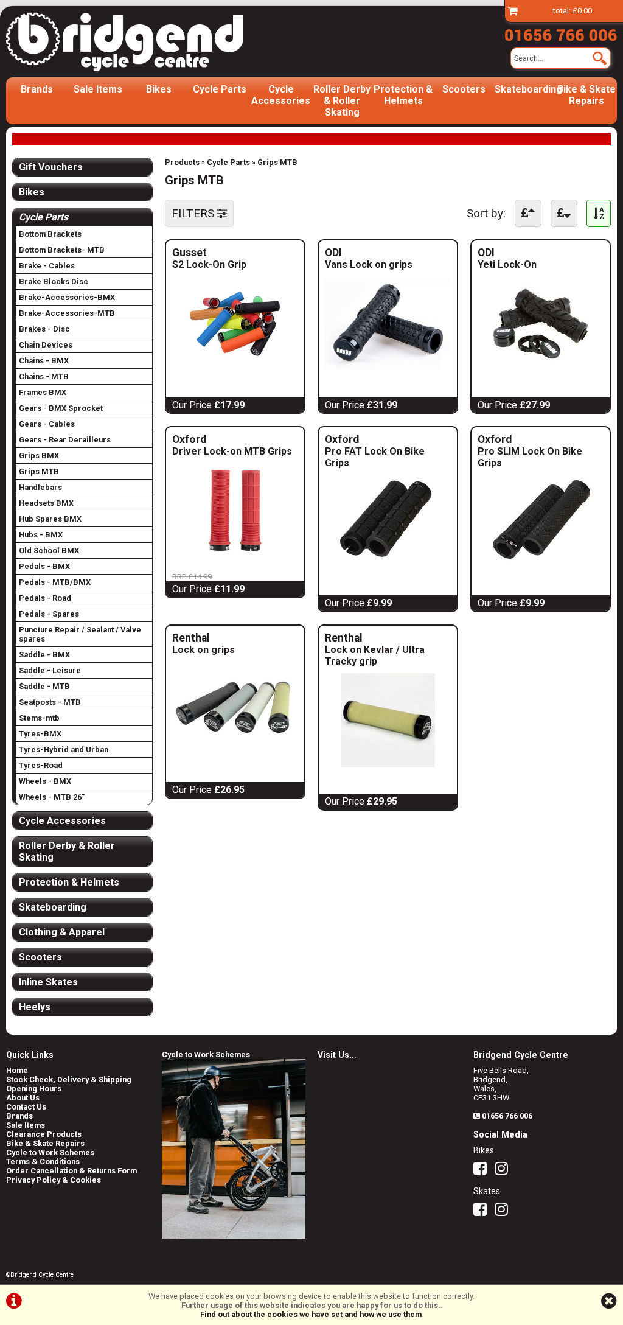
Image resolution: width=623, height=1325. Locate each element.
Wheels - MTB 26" (52, 797)
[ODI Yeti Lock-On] (541, 368)
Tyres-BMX (40, 733)
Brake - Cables (47, 265)
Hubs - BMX (41, 534)
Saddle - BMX (44, 654)
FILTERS (194, 213)
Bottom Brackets (50, 234)
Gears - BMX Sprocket (61, 408)
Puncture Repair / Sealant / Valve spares (80, 634)
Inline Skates (48, 982)
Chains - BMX (44, 360)
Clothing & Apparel (62, 932)
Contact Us (26, 1106)
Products (182, 162)
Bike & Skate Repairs (586, 95)
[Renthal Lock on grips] (235, 752)
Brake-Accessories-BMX (67, 297)
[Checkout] (513, 10)
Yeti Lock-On (507, 264)
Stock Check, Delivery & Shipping (68, 1079)
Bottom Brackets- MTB (62, 249)
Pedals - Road (45, 598)
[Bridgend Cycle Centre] (124, 41)
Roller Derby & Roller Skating (342, 100)
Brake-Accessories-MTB (67, 313)
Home (17, 1070)
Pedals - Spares (49, 613)
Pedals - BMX (44, 566)
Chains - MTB (44, 376)
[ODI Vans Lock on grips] (388, 368)
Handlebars (40, 487)
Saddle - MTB (44, 686)
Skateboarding (525, 89)
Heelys (34, 1007)
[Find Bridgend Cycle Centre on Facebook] (483, 1171)
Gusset (229, 252)
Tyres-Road (41, 765)
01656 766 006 (507, 1115)
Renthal (224, 638)
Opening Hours (33, 1088)
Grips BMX (39, 455)
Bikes (159, 89)
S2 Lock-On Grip (209, 264)
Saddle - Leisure (50, 670)
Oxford (235, 439)
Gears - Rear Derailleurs (65, 439)
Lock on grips (203, 650)
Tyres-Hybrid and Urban (63, 749)
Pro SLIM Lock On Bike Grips (530, 457)
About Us (23, 1097)
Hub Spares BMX (50, 518)
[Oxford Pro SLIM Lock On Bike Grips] (541, 566)
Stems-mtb (39, 717)
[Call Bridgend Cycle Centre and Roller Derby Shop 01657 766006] (560, 32)
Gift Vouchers (51, 167)
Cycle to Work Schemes (50, 1152)
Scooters (464, 89)
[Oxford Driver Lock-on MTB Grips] (235, 554)
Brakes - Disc (44, 329)
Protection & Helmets (403, 95)
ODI (380, 252)
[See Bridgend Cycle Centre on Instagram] (504, 1171)
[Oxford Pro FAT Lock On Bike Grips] (388, 566)
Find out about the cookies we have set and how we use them (311, 1314)
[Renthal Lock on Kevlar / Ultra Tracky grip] (388, 764)
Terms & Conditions (43, 1161)
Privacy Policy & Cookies (53, 1179)
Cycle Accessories (280, 95)
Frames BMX (42, 392)
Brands (37, 89)
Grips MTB (277, 162)
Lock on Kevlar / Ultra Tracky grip (375, 655)
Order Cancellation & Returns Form (71, 1170)
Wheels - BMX (45, 781)
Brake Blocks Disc (53, 281)
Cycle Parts (219, 89)
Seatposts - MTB (50, 702)
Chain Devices (45, 344)
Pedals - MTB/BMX (55, 582)
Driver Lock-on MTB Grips (232, 451)
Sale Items (98, 89)
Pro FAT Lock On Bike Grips (375, 457)
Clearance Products (44, 1134)
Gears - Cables (47, 423)
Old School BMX (49, 550)
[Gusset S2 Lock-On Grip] (235, 368)
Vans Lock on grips (368, 264)
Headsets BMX (46, 503)
